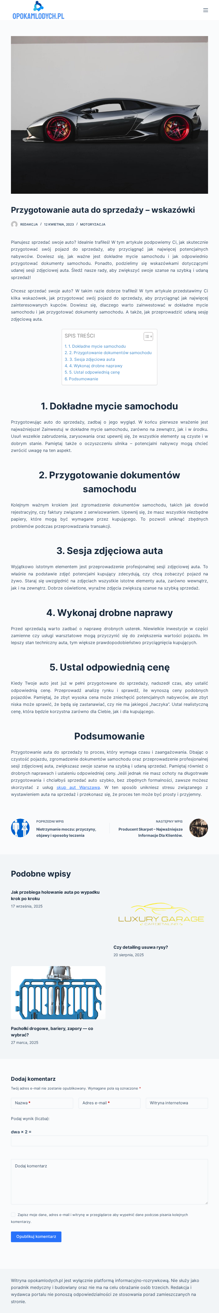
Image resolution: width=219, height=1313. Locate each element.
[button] (146, 337)
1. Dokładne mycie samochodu (97, 346)
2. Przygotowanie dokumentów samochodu (110, 352)
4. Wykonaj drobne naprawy (95, 365)
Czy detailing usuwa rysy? (141, 947)
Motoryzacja (92, 224)
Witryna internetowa (169, 1102)
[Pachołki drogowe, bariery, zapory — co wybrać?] (58, 992)
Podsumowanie (83, 378)
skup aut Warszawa (78, 787)
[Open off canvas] (205, 10)
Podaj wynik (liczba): (30, 1118)
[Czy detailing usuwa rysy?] (161, 911)
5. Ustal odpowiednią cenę (94, 372)
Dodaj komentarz (31, 1165)
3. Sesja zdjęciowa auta (92, 359)
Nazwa (22, 1102)
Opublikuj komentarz (36, 1236)
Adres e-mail (96, 1102)
